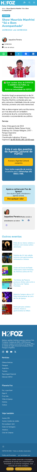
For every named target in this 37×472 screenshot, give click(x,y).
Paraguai (5, 365)
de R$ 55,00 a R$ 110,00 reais (22, 140)
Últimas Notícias (7, 362)
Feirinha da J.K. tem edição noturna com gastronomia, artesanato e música (23, 257)
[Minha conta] (24, 3)
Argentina (5, 368)
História (4, 402)
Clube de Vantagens (8, 427)
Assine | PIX (6, 418)
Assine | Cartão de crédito (10, 421)
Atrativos (5, 430)
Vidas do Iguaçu (7, 399)
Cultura (4, 405)
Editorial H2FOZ (7, 377)
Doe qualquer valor (15, 199)
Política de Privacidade (9, 455)
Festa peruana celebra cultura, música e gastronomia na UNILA (22, 309)
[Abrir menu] (3, 446)
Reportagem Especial (9, 374)
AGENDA (6, 16)
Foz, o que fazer (7, 390)
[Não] (34, 464)
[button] (29, 3)
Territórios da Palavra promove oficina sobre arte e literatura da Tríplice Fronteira (24, 283)
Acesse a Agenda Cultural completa (18, 162)
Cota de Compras (7, 433)
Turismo (4, 371)
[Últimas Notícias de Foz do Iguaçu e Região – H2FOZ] (8, 3)
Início (3, 9)
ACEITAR (10, 469)
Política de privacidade (23, 469)
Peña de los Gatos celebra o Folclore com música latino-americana (24, 245)
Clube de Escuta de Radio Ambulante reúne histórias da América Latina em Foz (23, 270)
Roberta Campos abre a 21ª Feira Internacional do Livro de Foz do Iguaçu (24, 296)
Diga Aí (4, 393)
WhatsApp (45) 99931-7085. (22, 172)
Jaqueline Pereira (15, 40)
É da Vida (5, 396)
